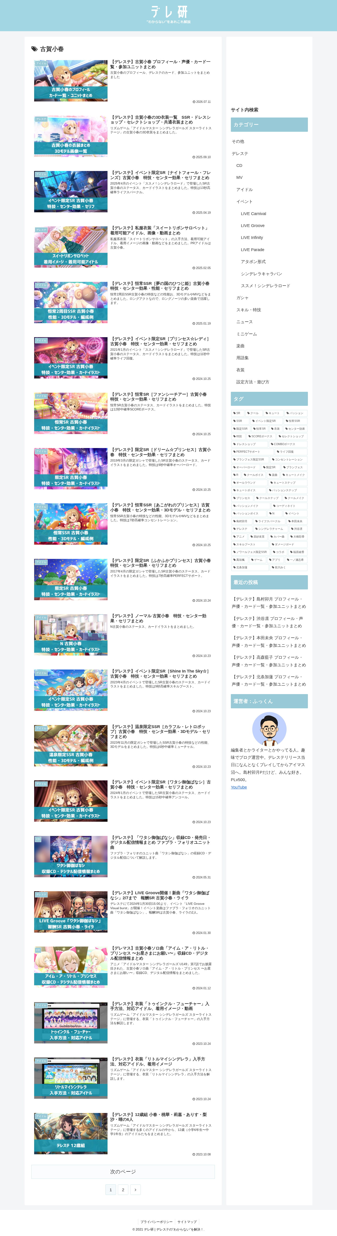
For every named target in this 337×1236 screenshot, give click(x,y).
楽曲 (240, 346)
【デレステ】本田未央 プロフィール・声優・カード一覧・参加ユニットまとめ (269, 641)
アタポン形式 (253, 261)
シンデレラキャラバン (261, 274)
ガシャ (242, 297)
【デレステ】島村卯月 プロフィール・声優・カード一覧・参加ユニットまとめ (269, 603)
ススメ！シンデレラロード (265, 285)
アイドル (244, 189)
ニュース (244, 322)
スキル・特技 (248, 310)
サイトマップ (187, 1222)
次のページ (123, 1171)
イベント (244, 201)
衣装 (240, 370)
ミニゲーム (246, 334)
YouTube (239, 787)
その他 (238, 141)
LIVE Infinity (252, 237)
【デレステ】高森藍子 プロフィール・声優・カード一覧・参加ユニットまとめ (269, 661)
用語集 (242, 358)
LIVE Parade (252, 249)
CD (239, 165)
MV (239, 177)
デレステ (240, 153)
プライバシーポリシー (157, 1222)
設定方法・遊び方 (252, 382)
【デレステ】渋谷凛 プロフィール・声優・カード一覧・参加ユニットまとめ (267, 622)
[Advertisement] (269, 73)
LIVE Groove (253, 225)
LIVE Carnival (253, 213)
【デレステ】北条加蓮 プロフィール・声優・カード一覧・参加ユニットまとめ (269, 681)
